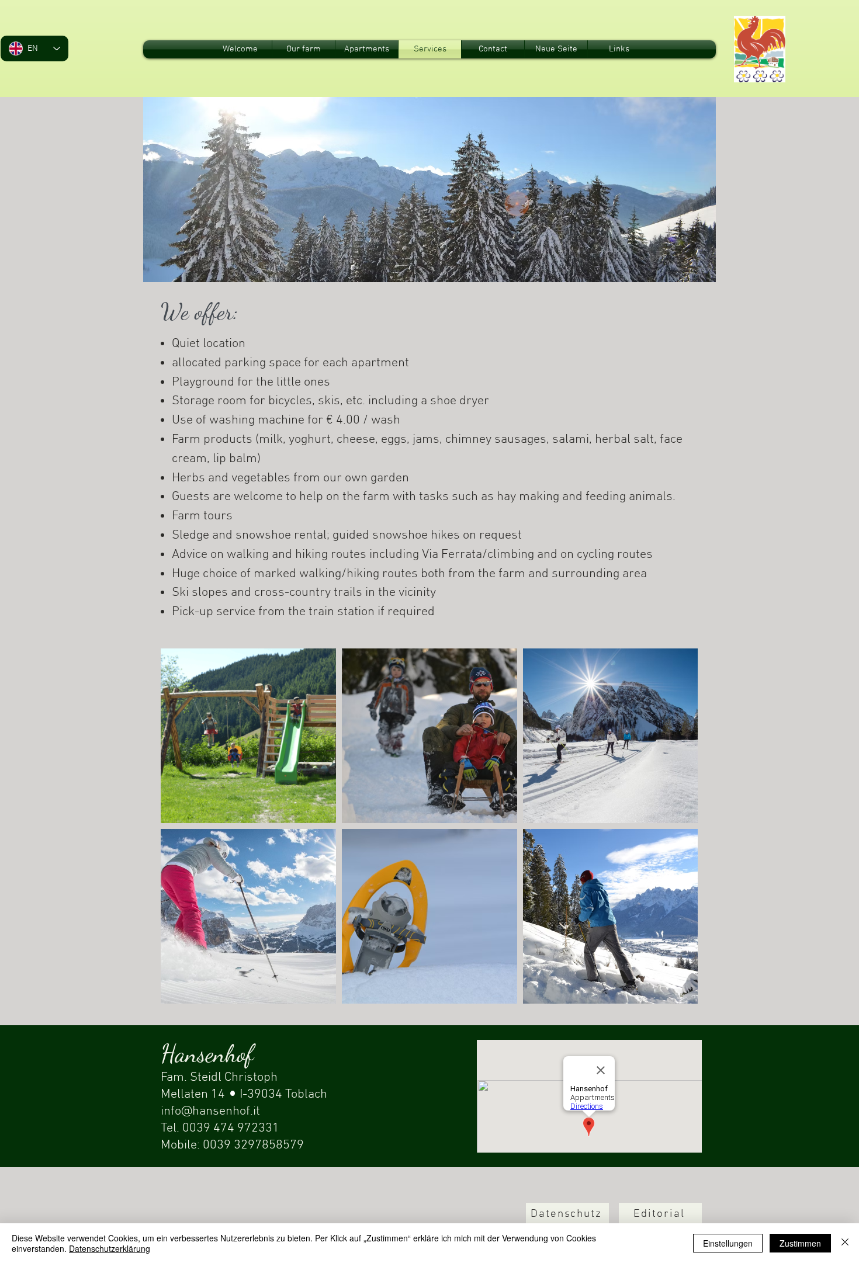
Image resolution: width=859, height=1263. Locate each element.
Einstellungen (728, 1243)
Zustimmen (800, 1243)
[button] (567, 1214)
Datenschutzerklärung (109, 1248)
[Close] (845, 1243)
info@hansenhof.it (210, 1111)
